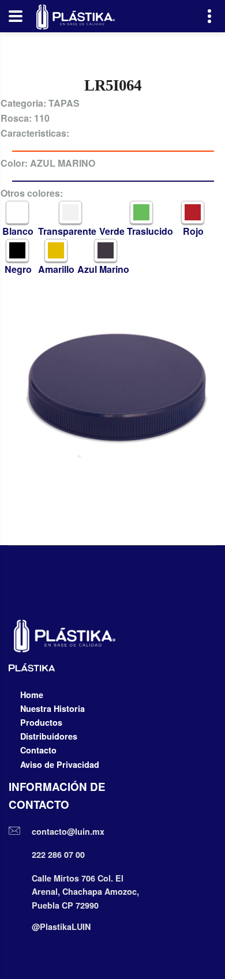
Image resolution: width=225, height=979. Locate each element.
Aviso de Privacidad (59, 764)
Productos (41, 722)
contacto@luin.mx (68, 831)
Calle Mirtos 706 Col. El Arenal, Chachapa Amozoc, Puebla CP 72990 (85, 891)
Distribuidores (48, 736)
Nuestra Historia (52, 708)
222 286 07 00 (58, 854)
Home (31, 694)
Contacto (38, 750)
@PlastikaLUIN (61, 926)
